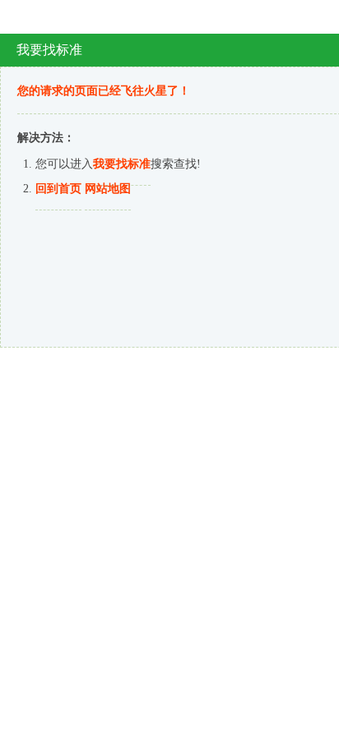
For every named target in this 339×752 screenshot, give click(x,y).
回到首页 (58, 188)
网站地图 (108, 188)
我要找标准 (122, 164)
